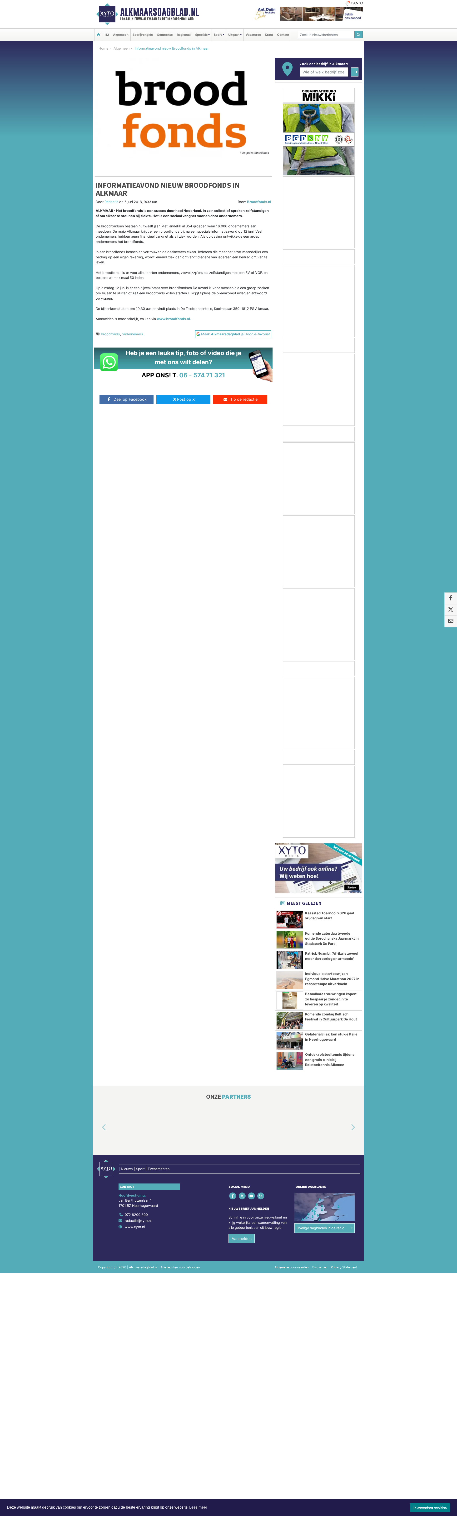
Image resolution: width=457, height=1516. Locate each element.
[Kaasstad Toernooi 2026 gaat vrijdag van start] (289, 920)
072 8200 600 (136, 1215)
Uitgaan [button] (233, 34)
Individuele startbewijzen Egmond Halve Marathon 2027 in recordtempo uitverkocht (332, 979)
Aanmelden (242, 1238)
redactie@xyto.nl (138, 1221)
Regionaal (184, 34)
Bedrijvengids (143, 34)
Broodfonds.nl (259, 202)
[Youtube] (251, 1196)
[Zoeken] (358, 34)
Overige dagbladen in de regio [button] (320, 1228)
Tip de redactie (244, 399)
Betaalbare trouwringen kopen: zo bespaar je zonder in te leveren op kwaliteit (331, 999)
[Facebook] (233, 1196)
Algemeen (121, 34)
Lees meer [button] (198, 1507)
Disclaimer (319, 1267)
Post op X (186, 399)
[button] (98, 1128)
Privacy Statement (344, 1267)
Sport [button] (218, 34)
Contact (283, 34)
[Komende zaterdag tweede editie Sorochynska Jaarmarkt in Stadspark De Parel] (289, 940)
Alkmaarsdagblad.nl (159, 12)
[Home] (98, 35)
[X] (242, 1196)
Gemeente (165, 34)
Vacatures (253, 34)
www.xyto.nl (135, 1227)
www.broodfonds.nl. (174, 319)
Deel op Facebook (130, 399)
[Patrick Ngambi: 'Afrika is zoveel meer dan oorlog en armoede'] (289, 960)
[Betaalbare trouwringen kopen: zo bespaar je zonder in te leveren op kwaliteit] (289, 1000)
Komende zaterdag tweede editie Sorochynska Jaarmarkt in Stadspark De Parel (332, 938)
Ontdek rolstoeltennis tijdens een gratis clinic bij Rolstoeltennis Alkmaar (329, 1059)
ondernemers (132, 334)
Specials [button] (201, 34)
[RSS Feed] (261, 1196)
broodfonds (110, 334)
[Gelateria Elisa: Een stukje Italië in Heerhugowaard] (289, 1041)
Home (103, 48)
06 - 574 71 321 (202, 375)
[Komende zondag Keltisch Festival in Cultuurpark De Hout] (289, 1021)
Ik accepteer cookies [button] (430, 1507)
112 (106, 34)
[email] (451, 621)
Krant (269, 34)
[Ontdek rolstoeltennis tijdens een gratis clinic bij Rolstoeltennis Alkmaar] (289, 1061)
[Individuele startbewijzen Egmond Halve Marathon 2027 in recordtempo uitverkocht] (289, 980)
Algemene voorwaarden (291, 1267)
